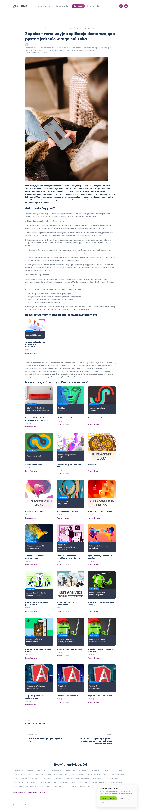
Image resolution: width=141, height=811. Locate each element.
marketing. (69, 778)
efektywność (63, 774)
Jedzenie (48, 50)
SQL (66, 786)
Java (15, 778)
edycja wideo (39, 774)
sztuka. (74, 786)
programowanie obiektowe (68, 782)
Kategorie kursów (62, 6)
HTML (106, 774)
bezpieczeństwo (96, 770)
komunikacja (35, 778)
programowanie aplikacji (48, 782)
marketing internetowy (82, 778)
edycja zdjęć (51, 774)
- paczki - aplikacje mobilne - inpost (49, 48)
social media (57, 786)
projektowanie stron (117, 782)
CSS (114, 770)
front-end (81, 774)
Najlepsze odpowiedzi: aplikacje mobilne (84, 50)
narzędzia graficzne (113, 778)
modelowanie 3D (98, 778)
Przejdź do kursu (31, 353)
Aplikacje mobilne (101, 48)
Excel (72, 774)
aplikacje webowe (56, 770)
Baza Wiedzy (27, 792)
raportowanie (18, 786)
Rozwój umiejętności (43, 6)
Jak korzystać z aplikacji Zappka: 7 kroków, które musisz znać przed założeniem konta (95, 741)
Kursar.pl (33, 45)
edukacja (28, 774)
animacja (30, 770)
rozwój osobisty (45, 786)
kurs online (58, 778)
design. (121, 770)
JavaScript (24, 778)
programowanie (32, 782)
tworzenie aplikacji (85, 786)
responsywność (31, 786)
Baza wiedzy (78, 6)
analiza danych (18, 770)
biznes (107, 770)
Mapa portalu (17, 792)
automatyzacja (70, 770)
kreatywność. (47, 778)
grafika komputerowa (94, 774)
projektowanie (84, 782)
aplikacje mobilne (42, 770)
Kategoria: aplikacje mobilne (61, 50)
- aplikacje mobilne (31, 48)
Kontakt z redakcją (93, 6)
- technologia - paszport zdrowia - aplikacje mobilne (78, 48)
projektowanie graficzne (99, 782)
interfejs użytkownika (118, 774)
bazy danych (82, 770)
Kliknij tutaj (71, 309)
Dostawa (41, 50)
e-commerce (18, 774)
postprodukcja (18, 782)
